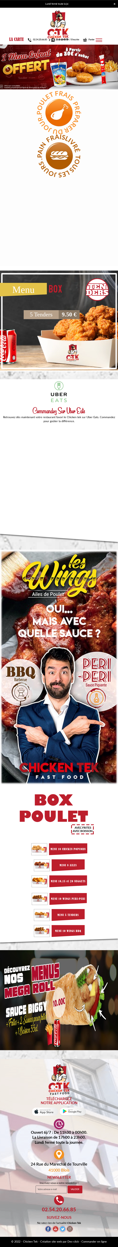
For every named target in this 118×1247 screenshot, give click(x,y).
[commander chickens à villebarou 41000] (59, 1079)
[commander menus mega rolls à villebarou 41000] (59, 1000)
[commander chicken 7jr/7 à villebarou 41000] (58, 15)
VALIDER (75, 1189)
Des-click (73, 1241)
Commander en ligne (94, 1241)
